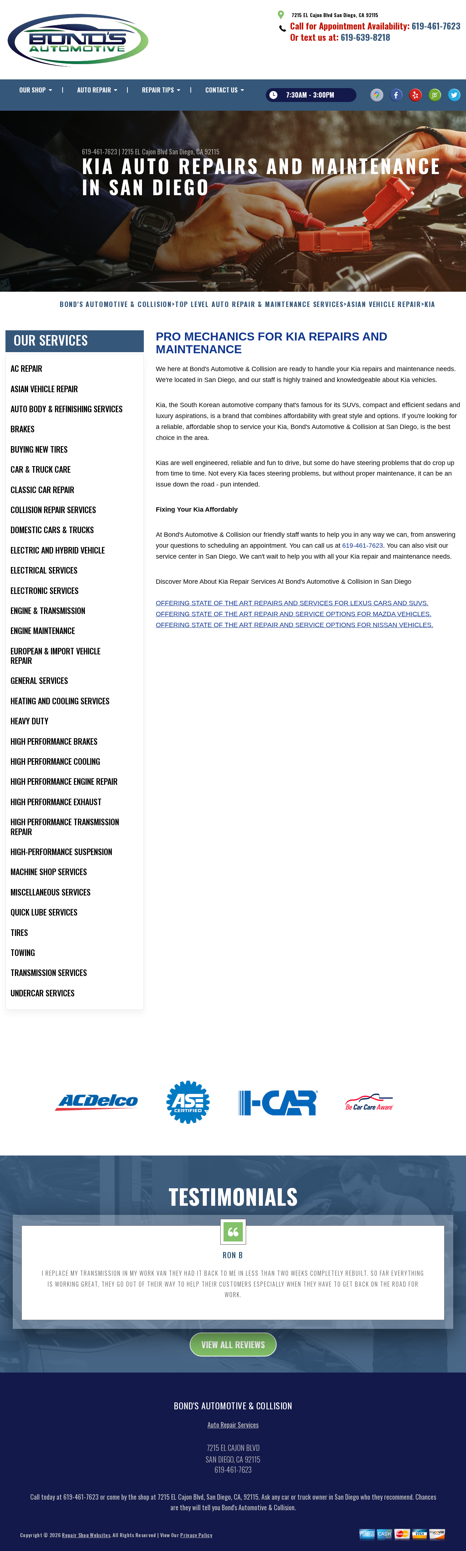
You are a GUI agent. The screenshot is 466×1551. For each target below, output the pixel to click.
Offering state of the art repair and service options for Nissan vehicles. (294, 625)
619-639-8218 (365, 36)
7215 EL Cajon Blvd (144, 151)
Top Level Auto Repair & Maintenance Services (259, 304)
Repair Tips (158, 89)
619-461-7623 (436, 25)
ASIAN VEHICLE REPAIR (384, 304)
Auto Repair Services (233, 1424)
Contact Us (221, 89)
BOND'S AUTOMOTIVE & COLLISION (116, 304)
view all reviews (233, 1344)
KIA (429, 304)
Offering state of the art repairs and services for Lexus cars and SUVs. (292, 603)
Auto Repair (94, 89)
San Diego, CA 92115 (194, 151)
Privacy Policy (196, 1535)
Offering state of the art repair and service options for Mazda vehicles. (293, 614)
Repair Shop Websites (86, 1535)
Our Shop (32, 89)
